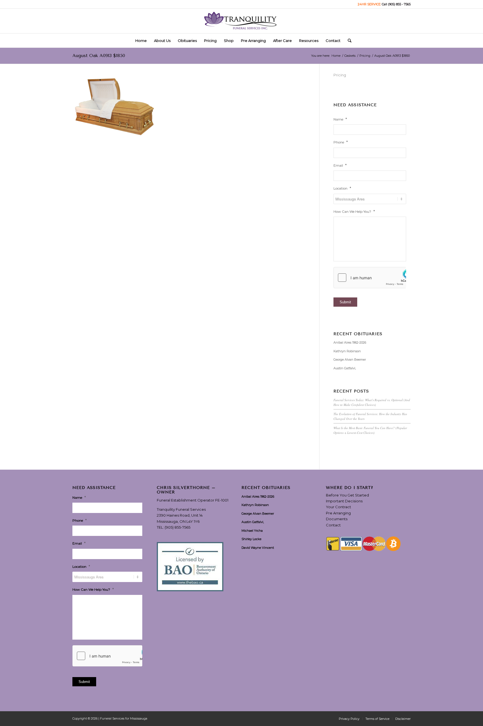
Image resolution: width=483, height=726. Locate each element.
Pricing (339, 75)
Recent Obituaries (357, 334)
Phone (340, 142)
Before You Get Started (347, 495)
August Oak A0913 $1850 (98, 55)
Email (340, 165)
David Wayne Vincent (258, 548)
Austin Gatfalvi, (344, 368)
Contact (333, 525)
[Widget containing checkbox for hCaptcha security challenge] (369, 277)
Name (340, 119)
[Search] (347, 41)
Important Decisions (344, 501)
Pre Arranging (338, 513)
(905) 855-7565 (177, 527)
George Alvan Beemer (349, 359)
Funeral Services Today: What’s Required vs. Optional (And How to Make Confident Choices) (371, 402)
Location (342, 188)
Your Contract (338, 507)
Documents (336, 519)
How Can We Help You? (354, 211)
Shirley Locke (251, 539)
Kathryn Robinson (347, 351)
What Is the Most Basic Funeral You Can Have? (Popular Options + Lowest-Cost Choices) (370, 430)
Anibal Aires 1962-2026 (349, 342)
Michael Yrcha (252, 531)
